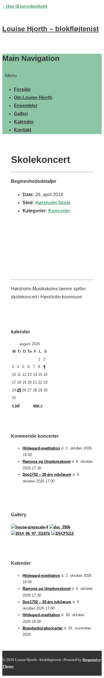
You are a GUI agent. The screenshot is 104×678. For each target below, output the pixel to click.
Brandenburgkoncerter (43, 628)
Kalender (24, 121)
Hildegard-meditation (41, 448)
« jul (16, 405)
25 (19, 390)
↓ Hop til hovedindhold (24, 6)
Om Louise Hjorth (33, 97)
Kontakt (22, 129)
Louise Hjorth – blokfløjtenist (50, 29)
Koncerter (59, 210)
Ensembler (26, 105)
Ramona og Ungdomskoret (46, 461)
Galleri (21, 113)
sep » (37, 405)
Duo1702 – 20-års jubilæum (47, 474)
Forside (22, 89)
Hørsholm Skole (52, 202)
